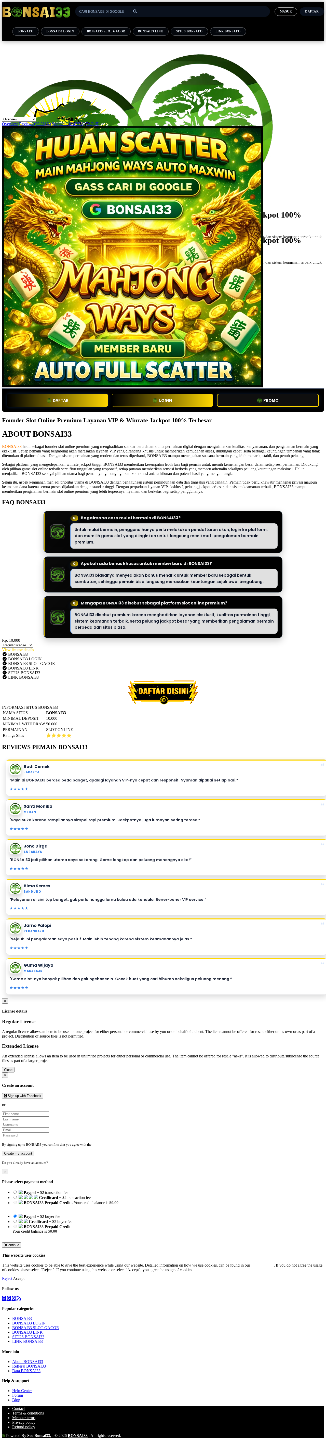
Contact (18, 1408)
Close (8, 1070)
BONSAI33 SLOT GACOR (106, 31)
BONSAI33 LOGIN (60, 31)
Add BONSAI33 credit (31, 1236)
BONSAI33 (26, 31)
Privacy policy (23, 1422)
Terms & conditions (28, 1413)
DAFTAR (61, 400)
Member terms (23, 1418)
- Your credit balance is (65, 1205)
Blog (16, 1400)
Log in (53, 1163)
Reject (7, 1278)
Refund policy (23, 1427)
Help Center (22, 1390)
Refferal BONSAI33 (29, 1366)
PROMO (271, 400)
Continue (12, 1245)
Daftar (312, 11)
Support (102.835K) (68, 124)
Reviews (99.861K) (35, 124)
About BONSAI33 (27, 1361)
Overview (10, 124)
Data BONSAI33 (26, 1371)
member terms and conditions (112, 1144)
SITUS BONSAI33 (189, 31)
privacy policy (262, 1265)
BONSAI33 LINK (150, 31)
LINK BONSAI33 (228, 31)
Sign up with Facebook (24, 1096)
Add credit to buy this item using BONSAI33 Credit (54, 1207)
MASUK (286, 11)
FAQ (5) (92, 124)
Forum (17, 1395)
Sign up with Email (21, 1105)
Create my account (18, 1153)
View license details (18, 650)
